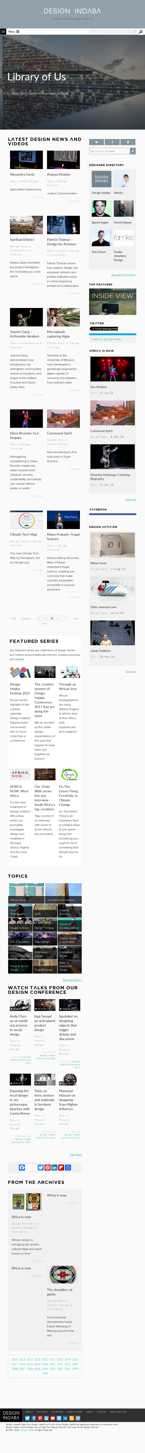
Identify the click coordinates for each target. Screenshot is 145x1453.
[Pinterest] (48, 1167)
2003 (52, 1369)
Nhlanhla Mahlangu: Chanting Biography (110, 477)
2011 (60, 1364)
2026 (15, 1359)
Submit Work (75, 1411)
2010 (68, 1364)
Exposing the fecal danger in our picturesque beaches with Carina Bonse (20, 1102)
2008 (15, 1369)
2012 (52, 1364)
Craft (38, 914)
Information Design (42, 953)
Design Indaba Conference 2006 (46, 1057)
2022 (45, 1359)
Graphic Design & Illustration (63, 253)
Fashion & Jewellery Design (69, 925)
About (29, 1411)
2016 (22, 1364)
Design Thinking (20, 446)
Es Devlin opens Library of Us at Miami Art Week (38, 93)
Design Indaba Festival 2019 (20, 688)
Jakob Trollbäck (100, 650)
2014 (37, 1364)
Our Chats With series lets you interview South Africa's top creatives (45, 797)
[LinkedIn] (54, 1167)
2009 (75, 1364)
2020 (60, 1359)
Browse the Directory (123, 274)
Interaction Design (65, 953)
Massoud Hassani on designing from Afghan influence (68, 1099)
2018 (75, 1359)
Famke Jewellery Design (120, 256)
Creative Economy (64, 912)
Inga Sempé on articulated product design (44, 1023)
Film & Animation (20, 942)
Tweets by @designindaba (106, 339)
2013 (45, 1364)
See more (76, 1154)
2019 (68, 1359)
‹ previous (25, 618)
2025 (22, 1359)
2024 (30, 1359)
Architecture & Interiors (20, 252)
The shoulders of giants (59, 1291)
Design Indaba (101, 192)
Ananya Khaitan (58, 174)
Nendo (118, 192)
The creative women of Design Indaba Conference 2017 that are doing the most (45, 700)
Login (89, 1411)
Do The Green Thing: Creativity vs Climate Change (68, 795)
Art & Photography (17, 912)
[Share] (68, 1167)
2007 (22, 1369)
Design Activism (57, 183)
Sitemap (101, 1411)
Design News (19, 246)
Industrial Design (20, 955)
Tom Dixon (99, 252)
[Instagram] (46, 1418)
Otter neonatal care (103, 607)
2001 (68, 1369)
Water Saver (98, 563)
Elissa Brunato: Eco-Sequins (25, 435)
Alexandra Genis (22, 174)
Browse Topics (72, 979)
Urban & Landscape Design (65, 965)
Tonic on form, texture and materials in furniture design (44, 1099)
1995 (45, 1373)
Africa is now (21, 1216)
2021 (52, 1359)
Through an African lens (68, 686)
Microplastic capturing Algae (58, 333)
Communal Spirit (59, 433)
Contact (42, 1411)
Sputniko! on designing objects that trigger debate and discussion (68, 1027)
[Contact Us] (78, 1418)
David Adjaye (122, 222)
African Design (57, 444)
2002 (60, 1369)
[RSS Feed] (71, 1418)
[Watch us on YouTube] (52, 1418)
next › (76, 618)
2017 (15, 1364)
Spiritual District (22, 239)
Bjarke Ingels (100, 222)
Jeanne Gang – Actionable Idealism (24, 333)
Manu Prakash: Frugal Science (63, 536)
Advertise (57, 1411)
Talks (13, 181)
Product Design (44, 969)
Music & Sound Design (19, 967)
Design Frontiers (23, 1223)
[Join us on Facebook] (112, 142)
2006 (30, 1369)
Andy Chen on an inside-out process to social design (19, 1025)
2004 (45, 1369)
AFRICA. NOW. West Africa (19, 791)
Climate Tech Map (23, 534)
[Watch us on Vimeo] (59, 1418)
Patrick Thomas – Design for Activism (61, 241)
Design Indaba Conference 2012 (20, 1059)
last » (44, 623)
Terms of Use (118, 1411)
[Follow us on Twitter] (96, 142)
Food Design (30, 181)
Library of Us (36, 76)
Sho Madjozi (98, 387)
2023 (37, 1359)
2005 (37, 1369)
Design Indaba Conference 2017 (21, 1140)
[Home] (72, 12)
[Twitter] (41, 1167)
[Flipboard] (61, 1167)
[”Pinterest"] (127, 142)
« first (13, 618)
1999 (75, 1369)
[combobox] (113, 31)
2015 (30, 1364)
